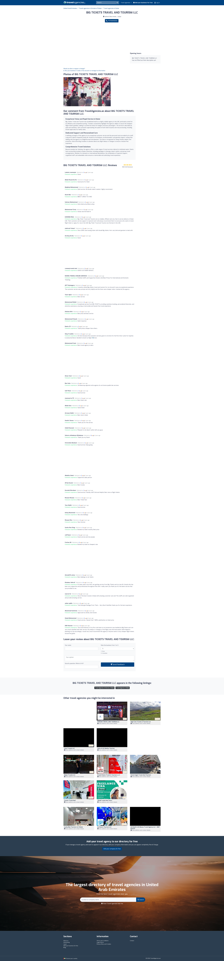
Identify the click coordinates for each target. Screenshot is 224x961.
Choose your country (71, 958)
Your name (68, 645)
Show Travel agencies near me (113, 903)
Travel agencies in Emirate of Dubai (90, 8)
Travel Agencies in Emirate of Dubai (104, 688)
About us (65, 940)
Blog (64, 947)
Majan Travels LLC (69, 775)
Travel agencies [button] (125, 2)
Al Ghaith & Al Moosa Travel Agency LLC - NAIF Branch (145, 827)
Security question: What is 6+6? (74, 663)
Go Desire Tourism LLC (104, 827)
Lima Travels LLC (69, 748)
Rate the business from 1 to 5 (109, 645)
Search (141, 900)
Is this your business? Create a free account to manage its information (84, 70)
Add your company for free (112, 849)
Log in (158, 2)
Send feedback (118, 664)
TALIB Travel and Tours (104, 800)
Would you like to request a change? (74, 68)
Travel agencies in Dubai (111, 8)
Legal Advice (100, 942)
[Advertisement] (137, 37)
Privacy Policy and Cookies (104, 944)
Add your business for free (144, 2)
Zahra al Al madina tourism (106, 748)
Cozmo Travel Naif (70, 800)
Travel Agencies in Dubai (122, 688)
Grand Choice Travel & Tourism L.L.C (108, 775)
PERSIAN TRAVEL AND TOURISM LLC (108, 722)
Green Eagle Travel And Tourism (141, 775)
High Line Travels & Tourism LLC (141, 722)
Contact (132, 940)
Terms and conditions (102, 940)
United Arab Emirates (70, 8)
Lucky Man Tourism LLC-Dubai (73, 827)
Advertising (66, 942)
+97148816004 (112, 21)
